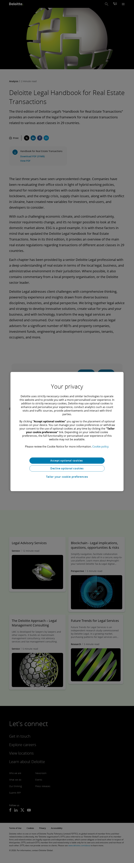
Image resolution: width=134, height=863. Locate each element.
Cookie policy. (100, 446)
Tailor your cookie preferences (67, 477)
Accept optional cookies (67, 460)
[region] (67, 431)
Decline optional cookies (67, 468)
